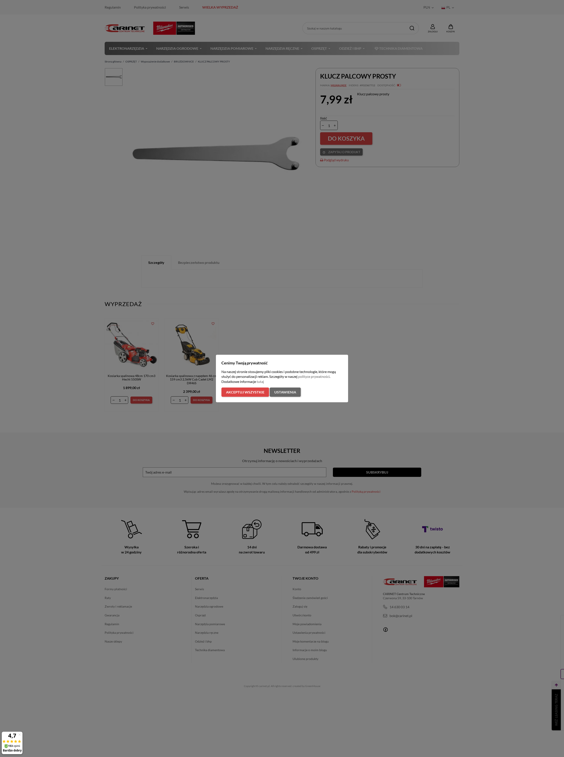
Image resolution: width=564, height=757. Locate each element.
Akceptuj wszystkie (245, 392)
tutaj (260, 381)
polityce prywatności (314, 376)
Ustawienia (285, 392)
